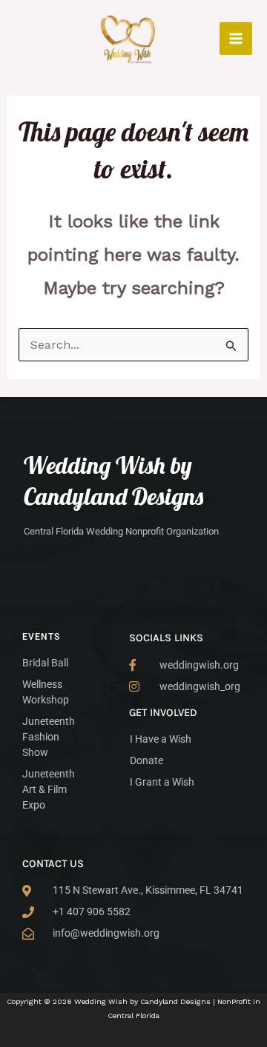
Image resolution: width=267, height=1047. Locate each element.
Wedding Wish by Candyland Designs (113, 480)
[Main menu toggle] (236, 38)
